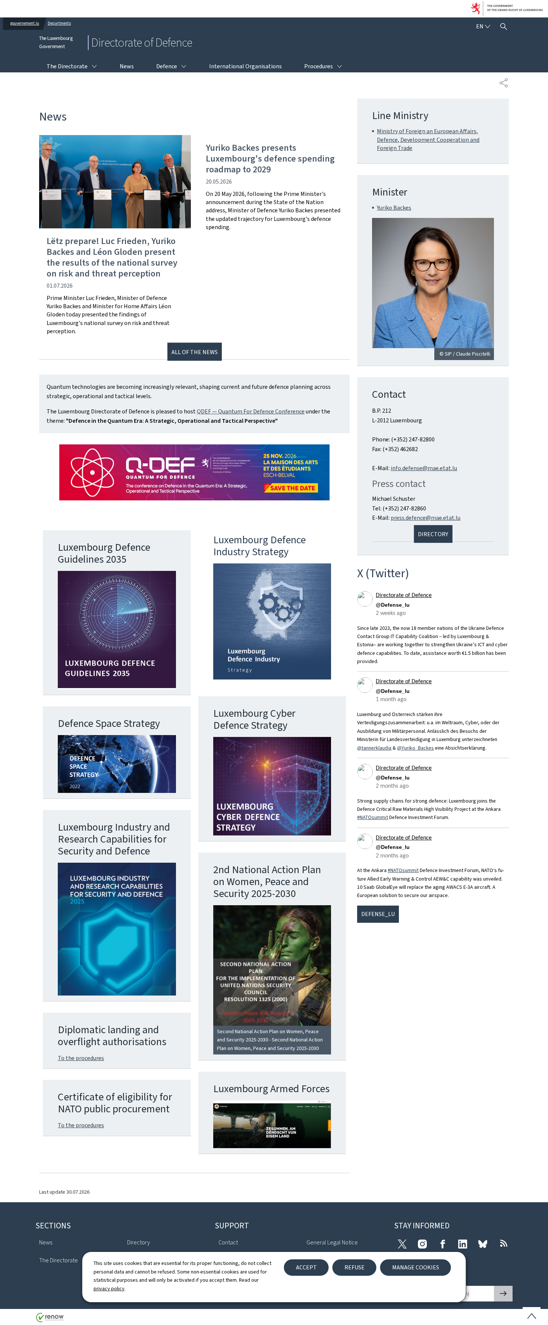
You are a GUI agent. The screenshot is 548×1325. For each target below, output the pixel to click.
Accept (306, 1267)
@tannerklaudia (374, 747)
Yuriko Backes (394, 208)
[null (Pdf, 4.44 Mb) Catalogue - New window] (117, 929)
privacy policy (109, 1288)
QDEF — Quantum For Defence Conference (251, 411)
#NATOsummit (372, 817)
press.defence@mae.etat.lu (425, 518)
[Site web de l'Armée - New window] (272, 1124)
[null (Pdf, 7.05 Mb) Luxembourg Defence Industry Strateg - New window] (272, 621)
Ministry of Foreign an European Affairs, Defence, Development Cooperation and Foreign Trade (428, 139)
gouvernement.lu (24, 23)
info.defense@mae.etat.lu (424, 468)
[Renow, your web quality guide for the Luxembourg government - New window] (49, 1320)
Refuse (354, 1267)
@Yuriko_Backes (415, 747)
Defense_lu (378, 914)
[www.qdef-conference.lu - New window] (194, 472)
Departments (59, 23)
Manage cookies (415, 1267)
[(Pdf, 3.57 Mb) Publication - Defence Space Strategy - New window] (117, 764)
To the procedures (81, 1058)
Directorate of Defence (404, 596)
